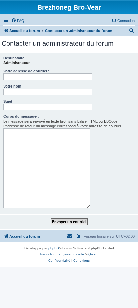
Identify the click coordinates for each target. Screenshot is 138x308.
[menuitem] (17, 20)
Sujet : (9, 101)
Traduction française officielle (61, 254)
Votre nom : (13, 86)
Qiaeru (93, 254)
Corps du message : (21, 116)
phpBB (53, 248)
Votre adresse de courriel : (26, 71)
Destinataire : (15, 58)
